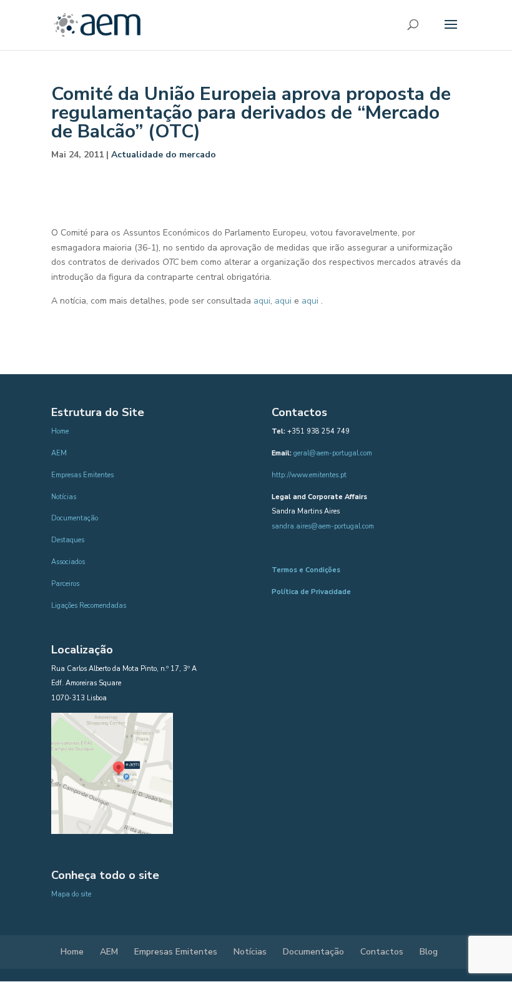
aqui (262, 301)
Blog (429, 952)
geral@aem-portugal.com (332, 453)
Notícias (63, 497)
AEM (59, 453)
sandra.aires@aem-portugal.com (323, 526)
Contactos (381, 952)
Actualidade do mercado (163, 155)
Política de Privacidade (311, 592)
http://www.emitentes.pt (309, 475)
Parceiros (65, 583)
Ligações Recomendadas (88, 605)
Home (60, 431)
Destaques (67, 540)
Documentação (74, 518)
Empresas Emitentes (82, 475)
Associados (68, 562)
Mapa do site (71, 894)
